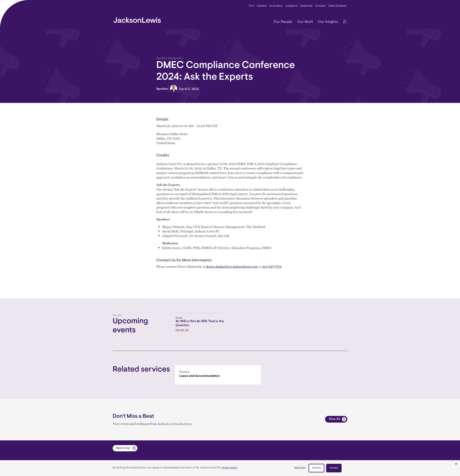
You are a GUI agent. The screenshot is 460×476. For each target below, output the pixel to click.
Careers (262, 6)
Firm (251, 6)
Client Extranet (337, 6)
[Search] (342, 22)
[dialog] (230, 468)
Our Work (305, 22)
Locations (291, 6)
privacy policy (229, 467)
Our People (283, 22)
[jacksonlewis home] (137, 19)
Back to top (123, 448)
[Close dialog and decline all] (456, 464)
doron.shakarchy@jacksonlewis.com (232, 266)
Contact (320, 6)
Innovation (276, 6)
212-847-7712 (271, 266)
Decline (316, 468)
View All (334, 419)
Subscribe (306, 6)
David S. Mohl (189, 88)
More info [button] (300, 467)
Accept (334, 468)
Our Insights (328, 22)
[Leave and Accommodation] (218, 374)
